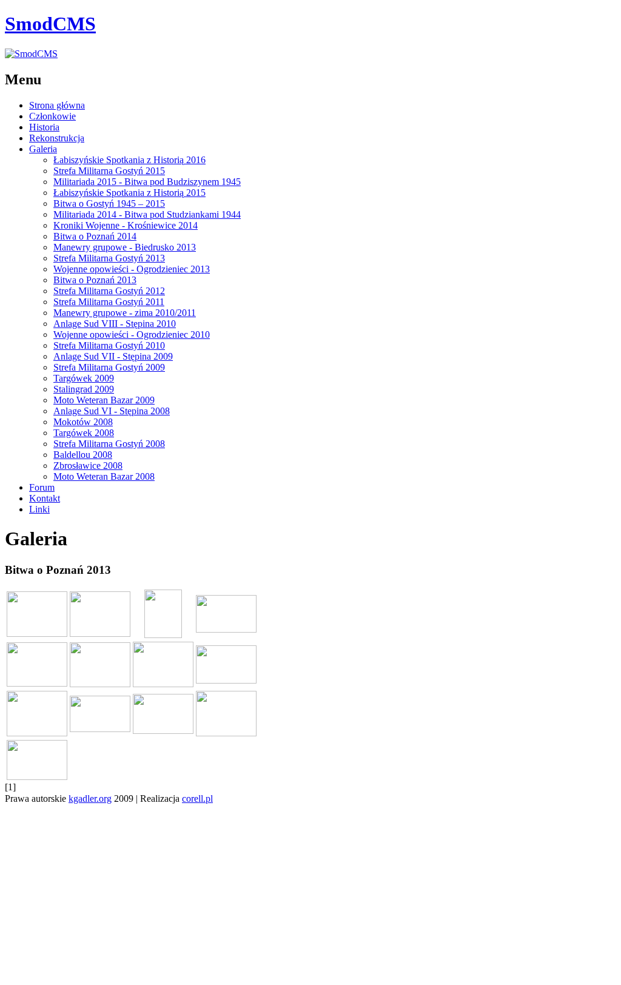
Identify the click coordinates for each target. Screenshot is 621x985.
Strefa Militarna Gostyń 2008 (109, 444)
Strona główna (57, 105)
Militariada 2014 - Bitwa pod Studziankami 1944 (147, 214)
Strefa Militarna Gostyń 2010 (109, 345)
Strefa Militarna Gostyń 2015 (109, 171)
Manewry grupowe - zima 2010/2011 (124, 313)
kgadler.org (90, 798)
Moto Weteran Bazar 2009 (104, 400)
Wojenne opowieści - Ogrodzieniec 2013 (131, 269)
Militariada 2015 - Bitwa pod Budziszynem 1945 (147, 181)
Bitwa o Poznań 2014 (94, 236)
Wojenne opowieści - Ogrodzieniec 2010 (131, 334)
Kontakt (44, 498)
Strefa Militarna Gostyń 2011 (108, 302)
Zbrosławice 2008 (88, 465)
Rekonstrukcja (56, 138)
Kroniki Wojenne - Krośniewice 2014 (125, 225)
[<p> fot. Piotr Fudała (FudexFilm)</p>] (163, 730)
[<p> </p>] (37, 633)
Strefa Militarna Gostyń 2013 (109, 258)
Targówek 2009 (83, 378)
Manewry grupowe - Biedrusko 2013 (124, 247)
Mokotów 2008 (83, 422)
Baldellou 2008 (82, 454)
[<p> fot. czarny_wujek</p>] (37, 777)
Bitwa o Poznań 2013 (94, 280)
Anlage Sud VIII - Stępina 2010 (114, 323)
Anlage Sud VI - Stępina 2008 (111, 411)
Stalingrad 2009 (83, 389)
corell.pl (197, 798)
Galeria (43, 149)
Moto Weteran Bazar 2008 (104, 476)
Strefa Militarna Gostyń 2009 (109, 367)
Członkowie (52, 116)
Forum (42, 487)
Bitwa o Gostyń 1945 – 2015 (109, 203)
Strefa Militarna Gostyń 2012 (109, 291)
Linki (39, 509)
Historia (44, 127)
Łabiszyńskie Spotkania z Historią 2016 (129, 160)
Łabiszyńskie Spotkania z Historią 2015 (129, 192)
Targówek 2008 (83, 433)
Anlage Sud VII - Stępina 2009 (113, 356)
